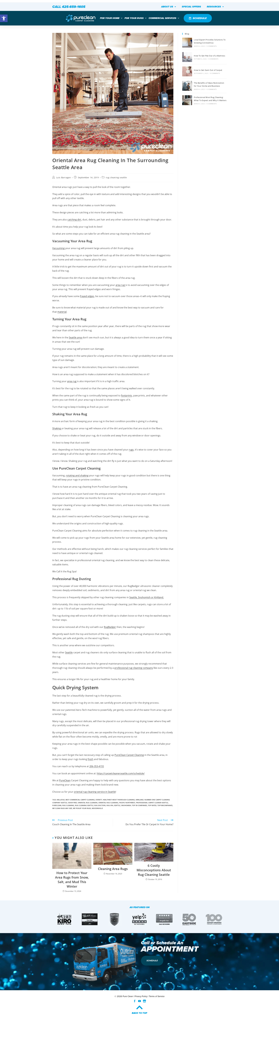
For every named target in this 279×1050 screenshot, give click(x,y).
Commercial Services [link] (162, 18)
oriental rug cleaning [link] (108, 802)
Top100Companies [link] (164, 805)
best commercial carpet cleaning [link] (80, 800)
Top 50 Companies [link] (139, 805)
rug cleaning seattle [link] (116, 177)
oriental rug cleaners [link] (88, 802)
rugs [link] (131, 449)
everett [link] (99, 800)
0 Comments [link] (212, 46)
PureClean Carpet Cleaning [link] (129, 755)
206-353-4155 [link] (96, 766)
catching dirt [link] (74, 219)
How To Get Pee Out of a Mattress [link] (209, 55)
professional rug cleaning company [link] (133, 667)
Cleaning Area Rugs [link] (113, 868)
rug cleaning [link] (68, 805)
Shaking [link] (56, 428)
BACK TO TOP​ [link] (139, 1013)
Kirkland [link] (140, 800)
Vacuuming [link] (58, 248)
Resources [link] (214, 6)
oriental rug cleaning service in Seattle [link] (95, 791)
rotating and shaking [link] (77, 475)
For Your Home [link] (109, 18)
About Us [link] (167, 6)
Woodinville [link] (97, 808)
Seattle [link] (69, 652)
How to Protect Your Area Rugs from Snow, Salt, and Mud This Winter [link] (72, 879)
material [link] (62, 311)
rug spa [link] (110, 805)
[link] (4, 18)
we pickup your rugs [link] (82, 808)
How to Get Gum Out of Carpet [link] (208, 70)
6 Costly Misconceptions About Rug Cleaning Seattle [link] (154, 870)
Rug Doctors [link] (100, 805)
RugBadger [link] (110, 627)
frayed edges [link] (87, 296)
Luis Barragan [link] (63, 177)
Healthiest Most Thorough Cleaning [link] (119, 800)
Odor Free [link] (72, 802)
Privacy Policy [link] (141, 996)
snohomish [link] (126, 805)
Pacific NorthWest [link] (127, 802)
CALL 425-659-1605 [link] (68, 6)
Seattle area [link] (76, 337)
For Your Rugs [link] (134, 18)
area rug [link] (120, 285)
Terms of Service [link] (156, 996)
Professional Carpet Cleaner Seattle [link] (152, 802)
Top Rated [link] (152, 805)
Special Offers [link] (191, 6)
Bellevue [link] (61, 800)
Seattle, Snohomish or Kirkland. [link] (146, 597)
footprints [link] (126, 395)
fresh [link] (90, 759)
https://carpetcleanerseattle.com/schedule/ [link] (121, 773)
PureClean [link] (64, 780)
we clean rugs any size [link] (62, 808)
